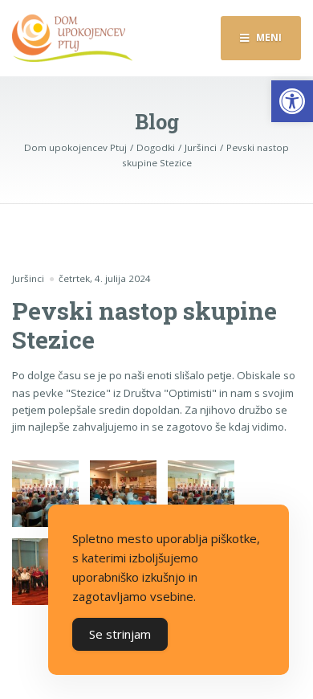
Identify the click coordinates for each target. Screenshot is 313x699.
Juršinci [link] (28, 278)
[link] (292, 101)
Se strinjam (120, 634)
